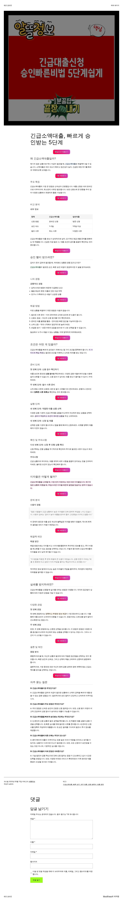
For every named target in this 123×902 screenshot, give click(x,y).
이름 (32, 842)
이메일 (33, 852)
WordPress (107, 896)
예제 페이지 (115, 5)
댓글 (32, 819)
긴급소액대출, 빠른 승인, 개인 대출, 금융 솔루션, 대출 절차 (83, 784)
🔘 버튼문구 (61, 176)
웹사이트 (33, 862)
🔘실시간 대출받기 (61, 152)
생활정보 (32, 781)
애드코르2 (8, 5)
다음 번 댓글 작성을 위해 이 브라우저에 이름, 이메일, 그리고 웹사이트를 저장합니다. (63, 872)
